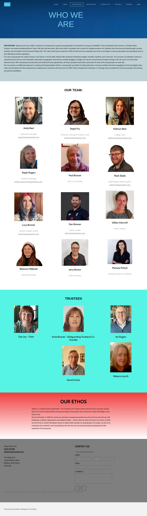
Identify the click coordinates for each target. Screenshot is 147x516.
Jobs (138, 4)
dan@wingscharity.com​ (75, 233)
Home (56, 4)
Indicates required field (84, 452)
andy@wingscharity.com (28, 137)
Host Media (32, 509)
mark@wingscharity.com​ (119, 185)
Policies (118, 4)
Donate (129, 4)
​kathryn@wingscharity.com (120, 138)
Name (78, 455)
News (65, 4)
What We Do (91, 4)
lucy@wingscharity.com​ (28, 234)
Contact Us (105, 4)
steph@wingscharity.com (75, 138)
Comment (79, 472)
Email (78, 463)
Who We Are (77, 4)
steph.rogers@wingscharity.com (28, 182)
